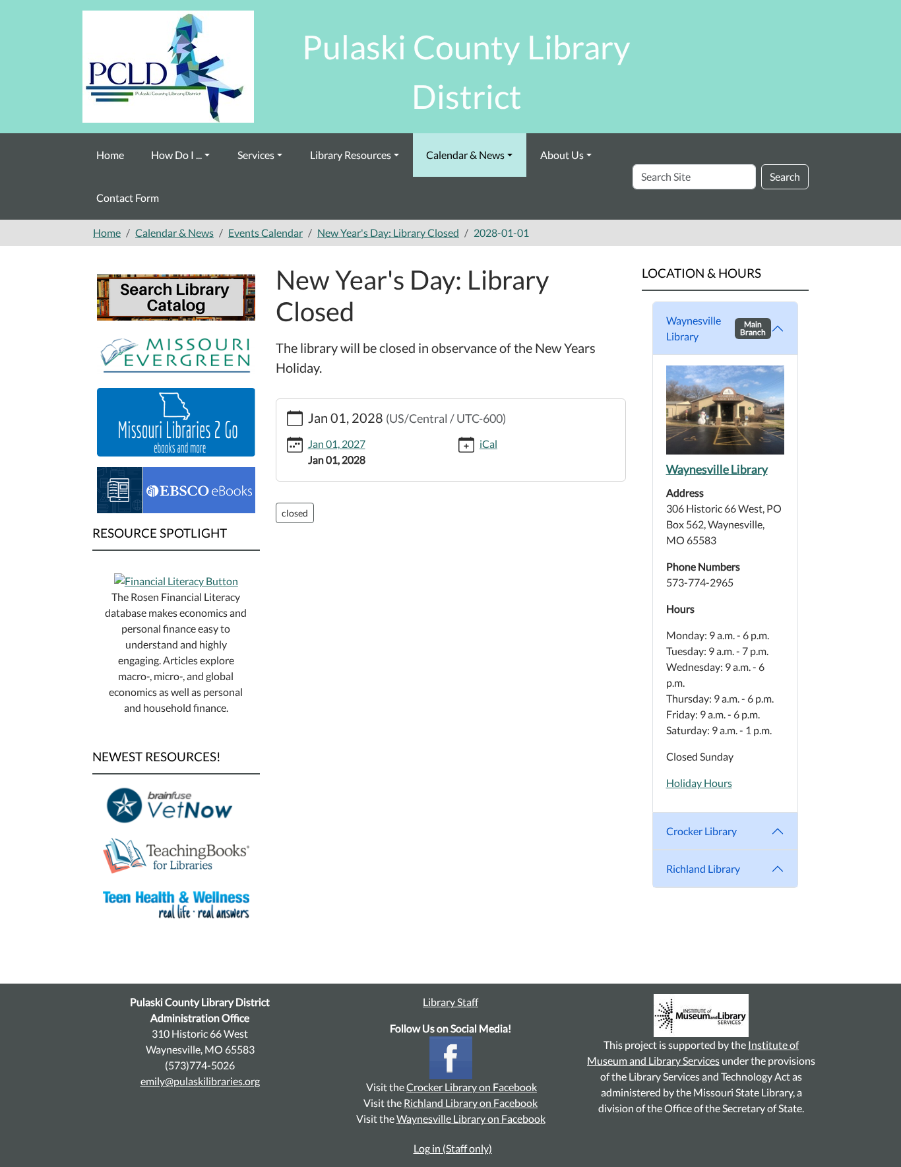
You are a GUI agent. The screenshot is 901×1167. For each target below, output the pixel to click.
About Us (562, 154)
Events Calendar (265, 232)
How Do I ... (176, 154)
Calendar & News (465, 154)
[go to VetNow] (176, 804)
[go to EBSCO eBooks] (176, 488)
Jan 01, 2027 (336, 443)
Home (110, 154)
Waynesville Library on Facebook (470, 1118)
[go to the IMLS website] (701, 1015)
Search (785, 176)
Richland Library (703, 868)
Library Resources (350, 154)
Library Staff (450, 1001)
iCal (488, 443)
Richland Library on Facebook (471, 1102)
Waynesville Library (716, 328)
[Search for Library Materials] (176, 296)
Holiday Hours (699, 782)
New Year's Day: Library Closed (388, 232)
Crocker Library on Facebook (471, 1087)
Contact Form (127, 197)
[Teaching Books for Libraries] (176, 854)
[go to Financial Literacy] (176, 579)
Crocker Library (701, 831)
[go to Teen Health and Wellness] (176, 903)
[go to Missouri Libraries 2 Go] (176, 420)
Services (255, 154)
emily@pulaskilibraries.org (200, 1081)
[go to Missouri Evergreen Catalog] (176, 352)
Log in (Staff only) (453, 1148)
